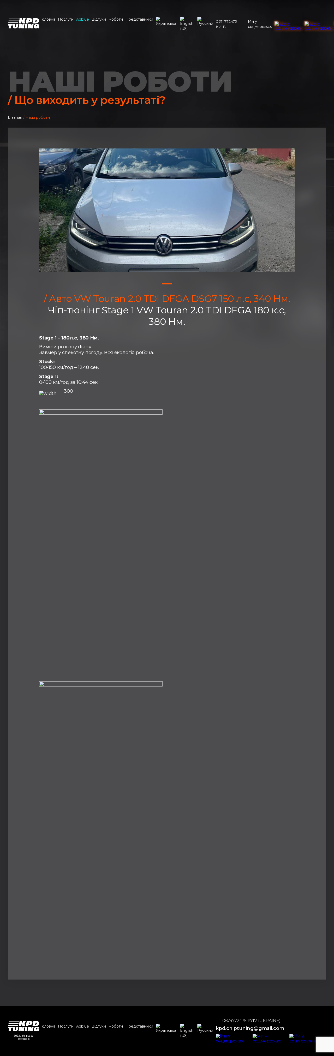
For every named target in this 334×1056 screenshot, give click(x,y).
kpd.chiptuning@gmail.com (250, 1028)
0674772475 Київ (226, 24)
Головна (47, 19)
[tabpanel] (167, 210)
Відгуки (99, 19)
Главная (15, 117)
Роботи (116, 19)
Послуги (66, 19)
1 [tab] (167, 283)
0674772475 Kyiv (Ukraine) (251, 1020)
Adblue (82, 19)
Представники (139, 19)
